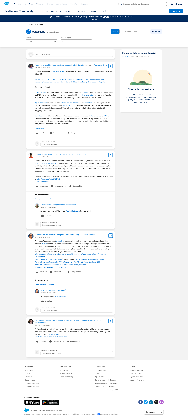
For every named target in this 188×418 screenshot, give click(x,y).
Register (106, 17)
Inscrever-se (176, 11)
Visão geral (43, 11)
